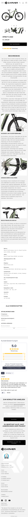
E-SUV (2, 470)
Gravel (2, 483)
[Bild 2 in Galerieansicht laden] (14, 30)
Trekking (3, 494)
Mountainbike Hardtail (6, 491)
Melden (8, 392)
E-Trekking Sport (5, 480)
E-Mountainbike (5, 463)
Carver (15, 516)
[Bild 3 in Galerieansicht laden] (20, 30)
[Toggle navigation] (2, 3)
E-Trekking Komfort (6, 478)
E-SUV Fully (4, 472)
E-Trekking (3, 476)
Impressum (4, 503)
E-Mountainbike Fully (6, 465)
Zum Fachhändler (15, 44)
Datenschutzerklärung (19, 404)
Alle (3, 373)
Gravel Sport (4, 485)
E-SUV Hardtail (5, 473)
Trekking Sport (5, 496)
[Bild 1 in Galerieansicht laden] (7, 30)
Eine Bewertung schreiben (14, 368)
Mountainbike (4, 489)
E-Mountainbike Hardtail (7, 467)
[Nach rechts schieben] (16, 25)
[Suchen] (19, 2)
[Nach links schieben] (11, 25)
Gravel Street (4, 486)
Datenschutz (4, 505)
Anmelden (14, 419)
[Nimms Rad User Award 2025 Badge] (6, 455)
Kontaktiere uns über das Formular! (14, 442)
